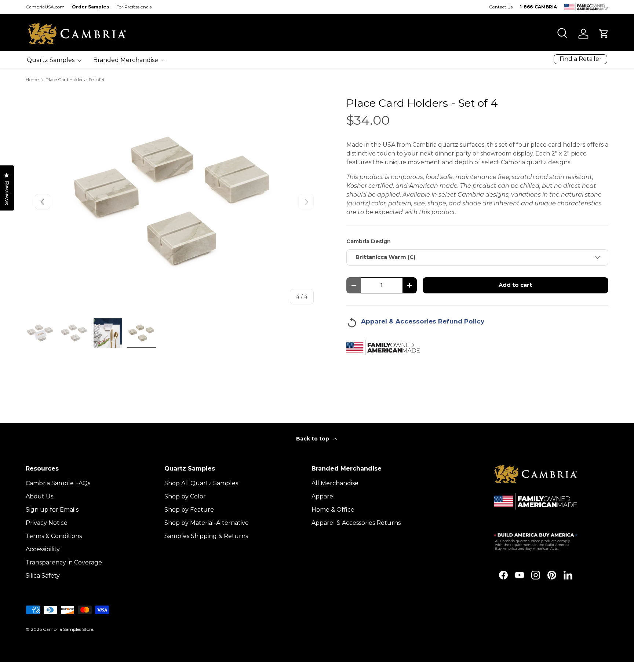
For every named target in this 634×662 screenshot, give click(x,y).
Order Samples (90, 7)
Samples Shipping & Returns (206, 536)
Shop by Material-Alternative (206, 522)
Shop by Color (185, 496)
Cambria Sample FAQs (58, 483)
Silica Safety (43, 575)
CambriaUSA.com (45, 7)
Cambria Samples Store (68, 629)
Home (32, 79)
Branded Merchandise (125, 59)
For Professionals (134, 7)
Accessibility (43, 549)
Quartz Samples (50, 59)
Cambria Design (368, 241)
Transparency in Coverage (64, 562)
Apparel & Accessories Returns (356, 522)
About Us (39, 496)
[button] (604, 34)
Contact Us (501, 7)
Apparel (323, 496)
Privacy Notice (47, 522)
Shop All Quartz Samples (201, 483)
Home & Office (332, 509)
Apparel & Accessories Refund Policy (422, 321)
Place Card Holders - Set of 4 (75, 79)
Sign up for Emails (52, 509)
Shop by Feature (189, 509)
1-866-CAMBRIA (538, 7)
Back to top (313, 438)
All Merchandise (334, 483)
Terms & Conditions (54, 536)
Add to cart (515, 285)
